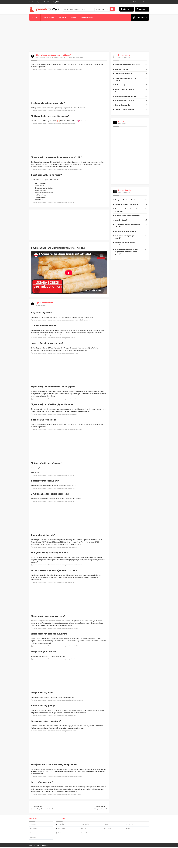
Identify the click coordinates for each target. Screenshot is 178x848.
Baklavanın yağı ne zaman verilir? (126, 85)
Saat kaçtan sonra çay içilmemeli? (126, 96)
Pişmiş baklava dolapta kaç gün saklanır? (125, 79)
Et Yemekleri (61, 828)
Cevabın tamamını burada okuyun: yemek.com (61, 110)
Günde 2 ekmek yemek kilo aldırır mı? (126, 90)
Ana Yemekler (62, 833)
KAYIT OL (142, 9)
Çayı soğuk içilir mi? (122, 69)
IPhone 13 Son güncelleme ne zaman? (125, 244)
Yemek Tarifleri (49, 17)
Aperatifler (61, 824)
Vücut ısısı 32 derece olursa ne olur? (127, 215)
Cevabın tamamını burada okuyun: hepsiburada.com (63, 353)
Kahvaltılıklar (84, 833)
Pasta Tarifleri (85, 824)
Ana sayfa (35, 17)
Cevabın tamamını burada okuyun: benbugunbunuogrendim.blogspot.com (69, 320)
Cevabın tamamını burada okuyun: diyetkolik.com (62, 715)
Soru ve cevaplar (87, 17)
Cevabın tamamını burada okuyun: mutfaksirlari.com (63, 628)
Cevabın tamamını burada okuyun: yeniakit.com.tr (62, 488)
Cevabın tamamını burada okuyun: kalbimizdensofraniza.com (65, 700)
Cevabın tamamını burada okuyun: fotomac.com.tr (62, 547)
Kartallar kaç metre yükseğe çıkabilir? (124, 237)
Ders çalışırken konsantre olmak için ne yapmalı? (127, 210)
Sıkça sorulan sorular (49, 57)
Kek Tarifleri (107, 828)
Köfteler (130, 828)
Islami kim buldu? (121, 220)
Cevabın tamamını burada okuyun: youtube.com (62, 123)
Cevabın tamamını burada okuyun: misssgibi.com (62, 414)
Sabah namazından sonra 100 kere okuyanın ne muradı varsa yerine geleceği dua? (126, 252)
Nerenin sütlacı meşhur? (123, 105)
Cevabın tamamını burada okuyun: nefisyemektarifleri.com (65, 69)
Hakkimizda (33, 828)
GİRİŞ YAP (126, 9)
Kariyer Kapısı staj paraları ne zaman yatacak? (127, 226)
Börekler (83, 828)
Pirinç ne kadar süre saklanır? (125, 200)
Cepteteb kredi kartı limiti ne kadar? (127, 204)
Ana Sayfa (39, 57)
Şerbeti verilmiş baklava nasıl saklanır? (42, 809)
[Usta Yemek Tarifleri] (44, 9)
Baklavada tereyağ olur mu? (124, 100)
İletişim (145, 2)
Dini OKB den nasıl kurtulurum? (125, 231)
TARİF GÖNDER (141, 18)
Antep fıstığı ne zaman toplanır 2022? (127, 65)
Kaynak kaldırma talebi (39, 69)
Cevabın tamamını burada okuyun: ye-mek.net (61, 202)
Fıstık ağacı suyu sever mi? (124, 73)
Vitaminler (62, 17)
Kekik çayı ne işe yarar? (100, 809)
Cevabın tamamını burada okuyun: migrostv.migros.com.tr (64, 794)
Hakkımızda (136, 2)
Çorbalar (130, 824)
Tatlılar (106, 824)
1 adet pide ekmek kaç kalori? (125, 109)
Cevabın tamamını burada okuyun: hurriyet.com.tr (62, 399)
